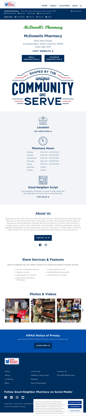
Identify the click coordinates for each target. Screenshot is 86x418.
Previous (3, 310)
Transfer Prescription (53, 58)
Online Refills (20, 17)
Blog (74, 6)
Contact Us (41, 238)
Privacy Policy (8, 403)
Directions (32, 13)
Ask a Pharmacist (38, 383)
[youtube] (22, 397)
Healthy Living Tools (40, 375)
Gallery (49, 17)
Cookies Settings (75, 410)
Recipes (34, 379)
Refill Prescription (30, 58)
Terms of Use (18, 403)
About (53, 6)
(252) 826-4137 (11, 13)
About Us (31, 17)
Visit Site (22, 13)
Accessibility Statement (30, 403)
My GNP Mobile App (66, 375)
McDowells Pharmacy (11, 11)
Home (44, 6)
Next (82, 310)
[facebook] (40, 245)
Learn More (41, 345)
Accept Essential (75, 406)
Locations (64, 6)
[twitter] (11, 397)
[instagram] (45, 245)
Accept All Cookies (74, 402)
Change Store (77, 11)
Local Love (35, 371)
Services (40, 17)
